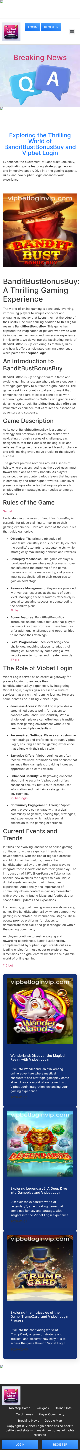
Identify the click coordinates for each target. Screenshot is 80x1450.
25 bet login (19, 798)
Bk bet (15, 610)
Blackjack (42, 1408)
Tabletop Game (19, 1408)
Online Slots (63, 1408)
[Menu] (72, 31)
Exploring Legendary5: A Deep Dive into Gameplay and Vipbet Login (38, 1190)
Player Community (51, 1414)
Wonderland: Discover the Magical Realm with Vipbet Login (37, 1058)
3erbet (7, 511)
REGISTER (51, 27)
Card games (24, 1414)
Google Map (53, 1420)
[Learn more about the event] (40, 17)
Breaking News (40, 57)
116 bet (8, 965)
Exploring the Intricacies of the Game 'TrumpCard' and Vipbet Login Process (39, 1316)
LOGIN (32, 27)
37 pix (14, 660)
